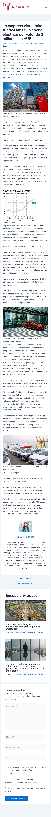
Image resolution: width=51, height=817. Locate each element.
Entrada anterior (25, 579)
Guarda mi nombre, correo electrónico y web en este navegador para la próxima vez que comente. (25, 770)
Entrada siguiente (25, 584)
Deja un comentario (11, 43)
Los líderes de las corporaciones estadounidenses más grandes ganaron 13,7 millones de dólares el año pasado (24, 667)
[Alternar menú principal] (46, 6)
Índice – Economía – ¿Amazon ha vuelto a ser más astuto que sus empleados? (22, 626)
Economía (25, 632)
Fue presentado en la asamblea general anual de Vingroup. (24, 74)
